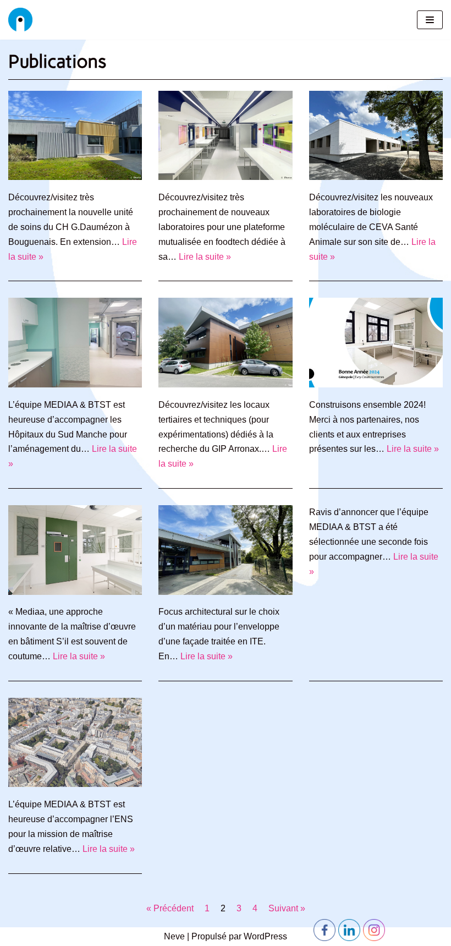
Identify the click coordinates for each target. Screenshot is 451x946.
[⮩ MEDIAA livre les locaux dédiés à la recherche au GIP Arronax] (225, 384)
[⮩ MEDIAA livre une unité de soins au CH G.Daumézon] (75, 177)
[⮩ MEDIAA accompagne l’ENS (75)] (75, 784)
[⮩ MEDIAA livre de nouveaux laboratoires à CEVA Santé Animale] (376, 177)
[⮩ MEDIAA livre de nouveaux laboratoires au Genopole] (225, 177)
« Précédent (170, 908)
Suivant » (286, 908)
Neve (174, 936)
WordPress (265, 936)
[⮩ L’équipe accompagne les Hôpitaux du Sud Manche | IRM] (75, 384)
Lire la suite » (205, 256)
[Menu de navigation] (430, 19)
